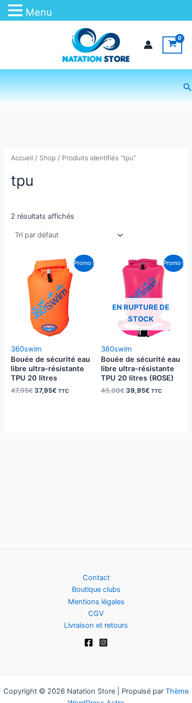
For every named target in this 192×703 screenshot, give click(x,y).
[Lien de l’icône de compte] (148, 44)
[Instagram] (103, 642)
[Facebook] (88, 642)
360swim (26, 349)
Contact (96, 577)
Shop (47, 158)
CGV (96, 613)
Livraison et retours (96, 625)
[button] (187, 87)
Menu (39, 12)
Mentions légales (96, 601)
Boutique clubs (96, 589)
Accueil (22, 158)
